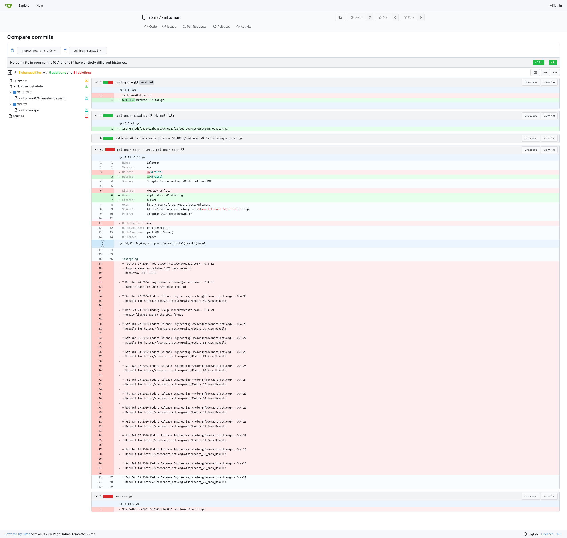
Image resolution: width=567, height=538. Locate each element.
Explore (24, 5)
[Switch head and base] (12, 50)
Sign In (557, 5)
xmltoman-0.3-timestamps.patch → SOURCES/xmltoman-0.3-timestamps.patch (176, 138)
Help (39, 5)
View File (549, 82)
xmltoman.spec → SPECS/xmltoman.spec (148, 150)
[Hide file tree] (10, 72)
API (559, 534)
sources (121, 496)
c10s (538, 62)
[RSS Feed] (340, 17)
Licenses (547, 534)
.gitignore (124, 82)
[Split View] (545, 72)
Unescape (530, 82)
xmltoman (171, 17)
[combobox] (39, 50)
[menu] (54, 50)
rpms (153, 17)
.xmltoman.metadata (131, 115)
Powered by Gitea (17, 534)
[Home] (8, 6)
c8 (553, 62)
